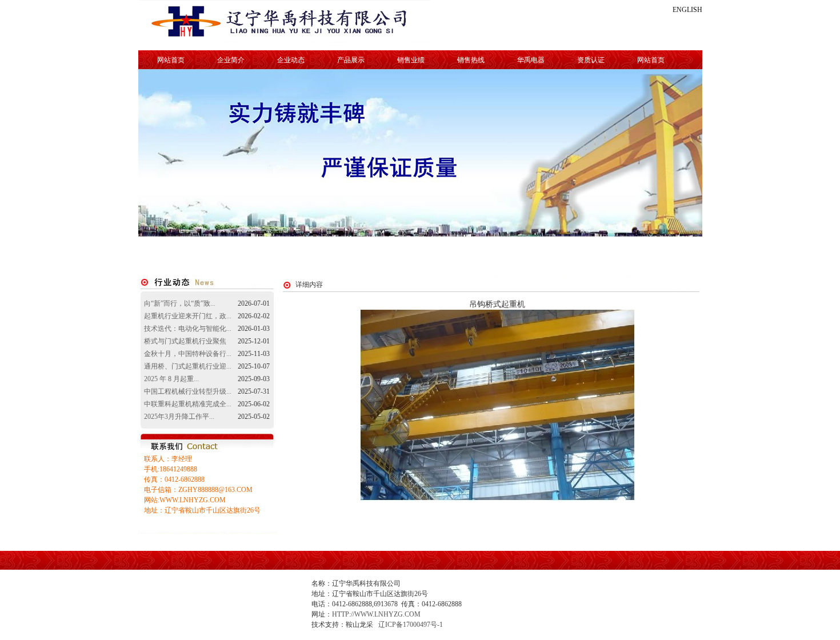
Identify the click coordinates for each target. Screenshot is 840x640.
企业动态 (291, 60)
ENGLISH (687, 10)
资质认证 (591, 60)
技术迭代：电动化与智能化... (187, 329)
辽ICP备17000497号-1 (410, 625)
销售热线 (471, 60)
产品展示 (351, 60)
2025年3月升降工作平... (179, 417)
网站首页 (171, 60)
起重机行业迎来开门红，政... (187, 316)
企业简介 (231, 60)
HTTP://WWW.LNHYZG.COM (376, 614)
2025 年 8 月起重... (171, 379)
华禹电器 (531, 60)
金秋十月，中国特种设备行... (187, 354)
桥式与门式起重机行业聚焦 (185, 341)
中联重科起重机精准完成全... (187, 404)
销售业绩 (411, 60)
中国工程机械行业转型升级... (187, 391)
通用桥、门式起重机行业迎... (187, 366)
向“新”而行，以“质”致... (179, 303)
